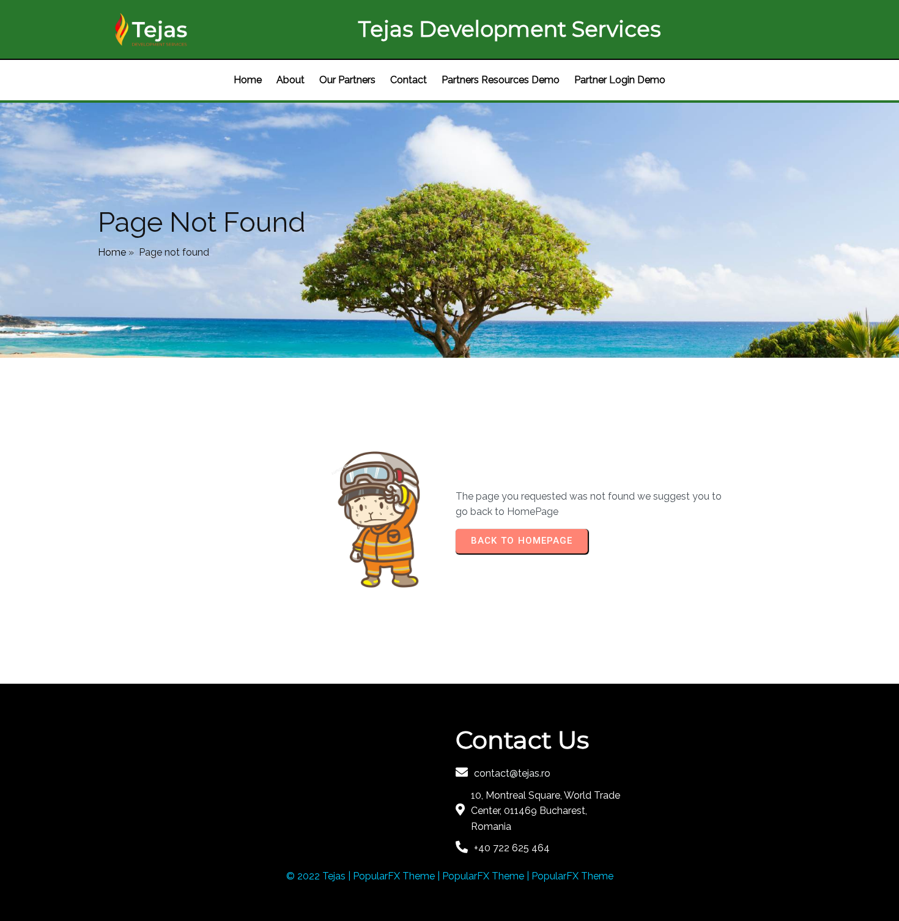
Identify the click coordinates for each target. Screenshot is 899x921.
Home (112, 252)
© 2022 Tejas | (319, 876)
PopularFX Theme (394, 876)
